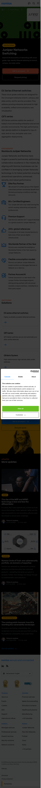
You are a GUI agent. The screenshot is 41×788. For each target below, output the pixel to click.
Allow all (20, 408)
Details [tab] (20, 377)
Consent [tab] (7, 377)
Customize (19, 415)
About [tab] (34, 377)
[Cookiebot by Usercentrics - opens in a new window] (30, 371)
